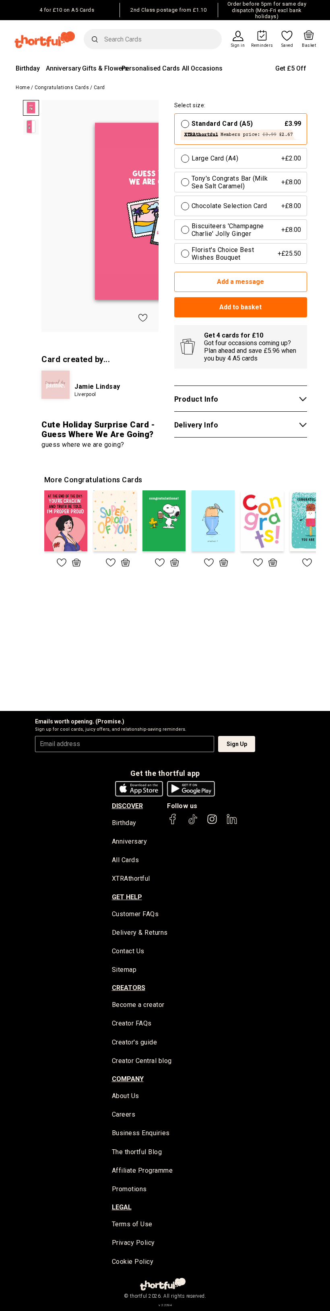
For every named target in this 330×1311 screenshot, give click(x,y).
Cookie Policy (133, 1261)
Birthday (28, 68)
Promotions (129, 1189)
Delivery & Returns (140, 932)
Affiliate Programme (142, 1170)
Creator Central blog (142, 1061)
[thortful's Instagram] (212, 823)
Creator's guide (134, 1042)
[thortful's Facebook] (173, 823)
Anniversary (63, 68)
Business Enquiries (141, 1133)
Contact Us (128, 951)
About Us (125, 1096)
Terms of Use (132, 1224)
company (128, 1079)
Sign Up (237, 744)
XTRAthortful (131, 878)
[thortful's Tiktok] (193, 823)
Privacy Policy (133, 1242)
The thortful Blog (137, 1152)
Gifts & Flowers (105, 68)
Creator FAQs (132, 1023)
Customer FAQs (135, 914)
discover (127, 806)
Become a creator (138, 1005)
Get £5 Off (290, 68)
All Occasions (202, 68)
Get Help (127, 897)
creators (128, 988)
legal (122, 1207)
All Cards (125, 860)
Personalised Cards (151, 68)
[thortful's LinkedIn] (232, 823)
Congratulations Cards (62, 87)
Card (99, 87)
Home (23, 87)
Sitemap (124, 969)
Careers (124, 1114)
